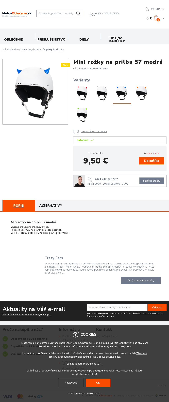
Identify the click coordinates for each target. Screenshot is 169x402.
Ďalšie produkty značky (141, 280)
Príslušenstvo (12, 49)
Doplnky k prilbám (53, 49)
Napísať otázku (151, 181)
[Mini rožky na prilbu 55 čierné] (102, 93)
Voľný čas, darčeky (31, 49)
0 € (149, 18)
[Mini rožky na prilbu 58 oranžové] (142, 93)
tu (99, 393)
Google (77, 343)
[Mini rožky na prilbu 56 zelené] (82, 115)
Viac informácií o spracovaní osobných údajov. (26, 315)
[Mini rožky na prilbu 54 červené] (82, 93)
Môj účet (155, 8)
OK (98, 382)
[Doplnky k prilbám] (35, 91)
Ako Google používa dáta (106, 356)
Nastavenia (71, 382)
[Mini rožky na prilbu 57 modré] (122, 93)
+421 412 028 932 (106, 179)
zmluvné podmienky (104, 316)
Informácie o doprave (94, 131)
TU (95, 374)
